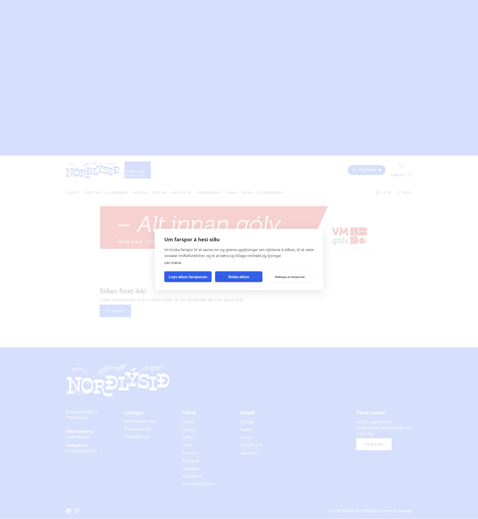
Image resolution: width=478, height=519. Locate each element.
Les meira (172, 262)
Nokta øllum (238, 276)
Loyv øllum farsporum (188, 276)
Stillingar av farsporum (290, 276)
